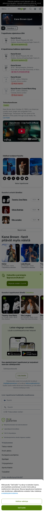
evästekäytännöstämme (9, 493)
